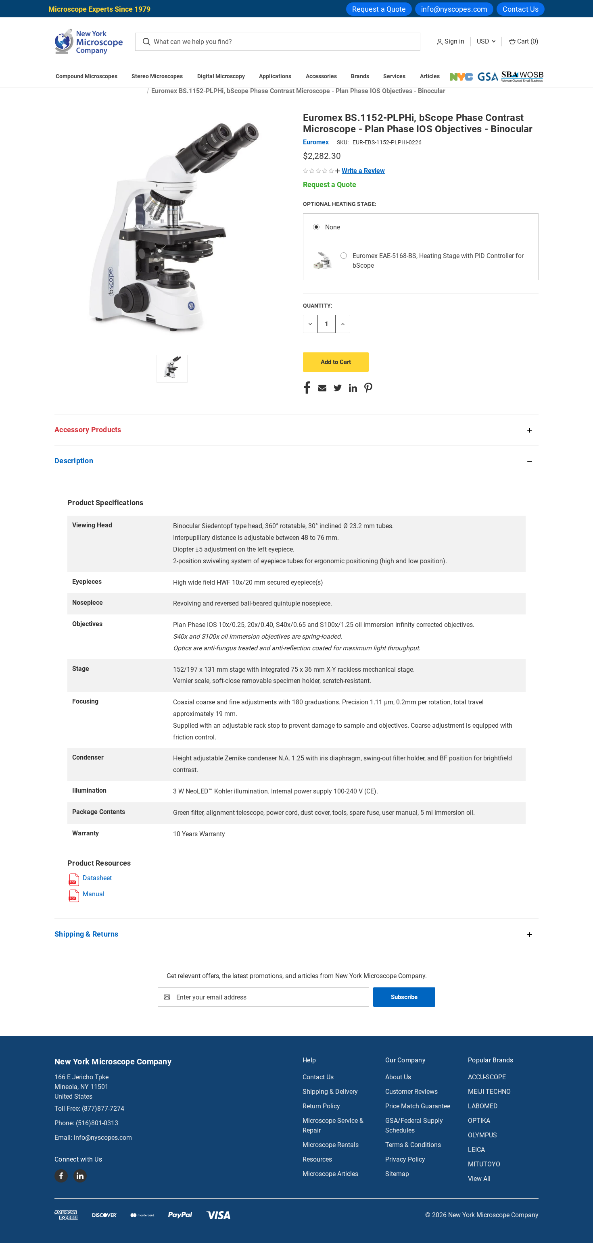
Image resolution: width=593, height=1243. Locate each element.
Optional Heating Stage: (340, 204)
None (332, 227)
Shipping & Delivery (330, 1091)
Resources (317, 1159)
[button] (360, 171)
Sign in (454, 41)
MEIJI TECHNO (489, 1091)
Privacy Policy (405, 1159)
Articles (430, 76)
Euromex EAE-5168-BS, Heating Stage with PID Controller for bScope (438, 260)
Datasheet (97, 878)
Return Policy (321, 1106)
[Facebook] (307, 387)
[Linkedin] (353, 387)
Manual (93, 894)
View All (479, 1179)
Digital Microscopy (221, 76)
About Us (398, 1077)
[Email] (322, 387)
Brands (360, 76)
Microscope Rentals (331, 1145)
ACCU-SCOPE (487, 1077)
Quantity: (317, 305)
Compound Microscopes (86, 76)
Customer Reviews (411, 1091)
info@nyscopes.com (454, 9)
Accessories (321, 76)
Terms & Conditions (413, 1145)
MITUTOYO (484, 1164)
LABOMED (483, 1106)
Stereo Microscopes (157, 76)
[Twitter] (338, 387)
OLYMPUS (482, 1135)
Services (394, 76)
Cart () (527, 41)
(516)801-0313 (97, 1123)
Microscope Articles (330, 1174)
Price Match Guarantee (417, 1106)
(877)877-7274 (103, 1108)
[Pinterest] (368, 387)
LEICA (476, 1149)
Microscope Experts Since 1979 (99, 9)
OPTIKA (479, 1120)
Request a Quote (379, 9)
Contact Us (521, 9)
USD (484, 41)
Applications (275, 76)
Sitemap (397, 1174)
